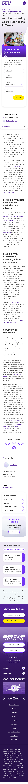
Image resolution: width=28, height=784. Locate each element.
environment (7, 232)
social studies (16, 302)
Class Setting (8, 75)
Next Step (18, 97)
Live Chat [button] (15, 650)
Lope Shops (14, 724)
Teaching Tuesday (8, 487)
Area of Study (8, 82)
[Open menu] (24, 3)
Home (3, 9)
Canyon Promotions (14, 732)
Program (7, 89)
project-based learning (10, 220)
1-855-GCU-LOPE (14, 644)
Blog (10, 9)
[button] (14, 71)
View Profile (13, 465)
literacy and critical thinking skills (13, 216)
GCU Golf (14, 739)
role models (17, 341)
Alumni (14, 709)
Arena (14, 716)
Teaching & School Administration (12, 11)
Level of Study (8, 69)
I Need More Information (14, 621)
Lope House (14, 736)
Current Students (14, 705)
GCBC (14, 728)
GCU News (14, 720)
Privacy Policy (12, 777)
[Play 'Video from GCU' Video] (14, 688)
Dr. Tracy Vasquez (11, 121)
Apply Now (14, 532)
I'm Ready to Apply (14, 615)
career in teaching (8, 192)
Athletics (14, 712)
